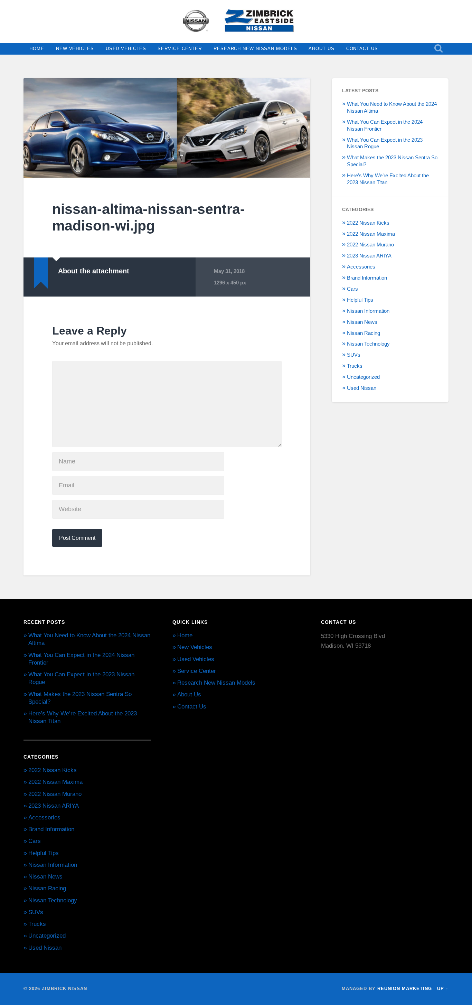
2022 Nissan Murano (370, 244)
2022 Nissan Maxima (371, 234)
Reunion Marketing (404, 988)
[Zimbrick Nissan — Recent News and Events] (236, 21)
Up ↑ (443, 988)
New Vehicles (75, 48)
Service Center (180, 48)
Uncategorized (363, 377)
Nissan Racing (363, 333)
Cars (352, 289)
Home (36, 48)
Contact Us (362, 48)
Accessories (361, 267)
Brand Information (367, 278)
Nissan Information (368, 311)
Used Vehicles (126, 48)
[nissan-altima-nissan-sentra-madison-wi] (166, 128)
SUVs (353, 355)
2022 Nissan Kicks (368, 223)
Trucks (354, 366)
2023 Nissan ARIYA (369, 256)
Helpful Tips (360, 300)
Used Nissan (361, 388)
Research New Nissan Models (255, 48)
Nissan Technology (368, 344)
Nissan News (362, 322)
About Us (321, 48)
